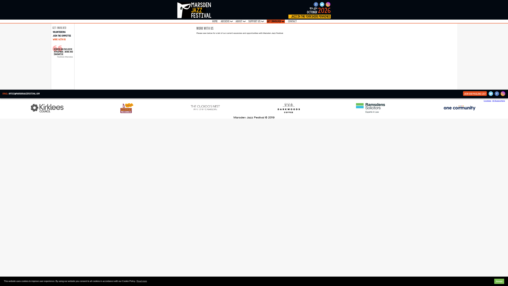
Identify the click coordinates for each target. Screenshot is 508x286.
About (240, 21)
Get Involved (276, 21)
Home (215, 21)
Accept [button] (499, 281)
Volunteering (59, 32)
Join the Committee (62, 35)
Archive (226, 21)
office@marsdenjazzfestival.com (24, 93)
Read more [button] (142, 281)
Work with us (59, 39)
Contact (292, 21)
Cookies (487, 101)
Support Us (256, 21)
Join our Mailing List (475, 93)
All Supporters (498, 101)
